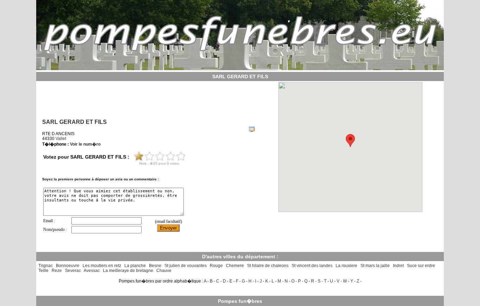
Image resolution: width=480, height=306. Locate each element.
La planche (135, 265)
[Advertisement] (148, 97)
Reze (57, 270)
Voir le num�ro (85, 144)
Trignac (45, 265)
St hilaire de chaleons (267, 265)
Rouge (216, 265)
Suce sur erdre (421, 265)
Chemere (235, 265)
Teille (43, 270)
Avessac (92, 270)
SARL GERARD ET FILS (74, 122)
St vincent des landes (312, 265)
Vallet (61, 138)
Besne (155, 265)
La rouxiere (346, 265)
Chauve (163, 270)
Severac (73, 270)
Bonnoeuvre (67, 265)
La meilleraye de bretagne (128, 270)
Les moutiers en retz (102, 265)
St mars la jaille (375, 265)
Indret (398, 265)
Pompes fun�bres (240, 301)
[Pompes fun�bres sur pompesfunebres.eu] (240, 68)
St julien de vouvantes (185, 265)
